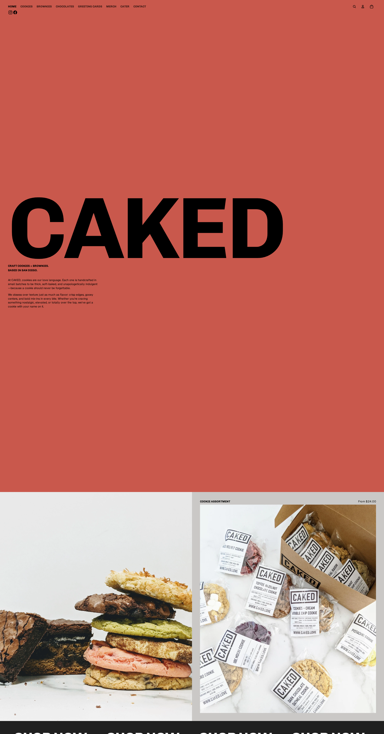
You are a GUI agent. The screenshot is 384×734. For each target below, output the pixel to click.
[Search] (354, 6)
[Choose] (369, 706)
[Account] (362, 6)
